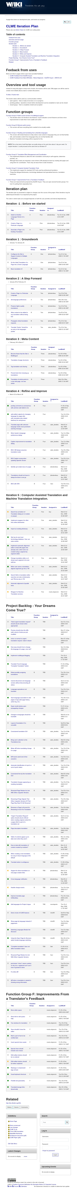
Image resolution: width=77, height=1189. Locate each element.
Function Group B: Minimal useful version (18, 125)
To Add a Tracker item (12, 94)
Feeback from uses (14, 37)
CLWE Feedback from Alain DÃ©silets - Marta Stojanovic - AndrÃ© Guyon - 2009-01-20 (36, 78)
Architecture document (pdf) (18, 1135)
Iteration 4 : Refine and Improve (22, 54)
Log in (55, 1155)
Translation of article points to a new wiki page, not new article (19, 381)
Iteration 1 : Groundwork (20, 47)
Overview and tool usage (16, 39)
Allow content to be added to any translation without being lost (19, 314)
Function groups (13, 41)
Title (12, 210)
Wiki (10, 1186)
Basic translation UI (16, 269)
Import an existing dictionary (19, 528)
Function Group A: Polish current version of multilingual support (25, 115)
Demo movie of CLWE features (20, 913)
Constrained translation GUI (19, 731)
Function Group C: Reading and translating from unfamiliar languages (27, 133)
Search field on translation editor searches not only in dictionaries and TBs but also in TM (20, 577)
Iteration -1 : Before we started (22, 46)
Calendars (23, 1186)
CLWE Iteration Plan (22, 26)
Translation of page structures (20, 360)
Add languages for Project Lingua (21, 904)
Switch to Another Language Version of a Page (17, 217)
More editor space (16, 1010)
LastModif (60, 210)
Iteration (42, 210)
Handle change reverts (17, 887)
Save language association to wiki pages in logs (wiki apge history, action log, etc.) (21, 699)
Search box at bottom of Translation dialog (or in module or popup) (20, 514)
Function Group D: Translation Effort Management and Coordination (26, 154)
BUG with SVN (15, 483)
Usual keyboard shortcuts (18, 1074)
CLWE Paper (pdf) (15, 1137)
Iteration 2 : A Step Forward (21, 50)
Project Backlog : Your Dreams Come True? (22, 58)
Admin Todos (19, 30)
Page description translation (19, 828)
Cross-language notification (19, 879)
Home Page (13, 1121)
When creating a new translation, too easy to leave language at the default (21, 855)
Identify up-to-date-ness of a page (21, 467)
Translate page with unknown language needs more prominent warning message (20, 426)
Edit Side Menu (12, 1143)
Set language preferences (18, 299)
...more (25, 1156)
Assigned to (52, 288)
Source (16, 1107)
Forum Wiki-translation (16, 1131)
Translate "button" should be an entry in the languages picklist (19, 329)
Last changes (14, 1127)
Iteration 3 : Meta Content (20, 52)
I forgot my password (48, 1150)
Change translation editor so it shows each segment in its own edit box (20, 560)
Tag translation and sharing (19, 366)
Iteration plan (13, 43)
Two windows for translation (19, 1023)
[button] (65, 22)
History (9, 1107)
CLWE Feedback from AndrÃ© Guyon (21, 75)
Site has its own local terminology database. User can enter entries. (20, 539)
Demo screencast (15, 1125)
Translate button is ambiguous (20, 862)
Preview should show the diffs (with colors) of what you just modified (19, 632)
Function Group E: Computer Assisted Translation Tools (22, 168)
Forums (16, 1186)
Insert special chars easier (18, 1042)
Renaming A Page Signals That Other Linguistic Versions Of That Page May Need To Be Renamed (21, 801)
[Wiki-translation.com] (27, 7)
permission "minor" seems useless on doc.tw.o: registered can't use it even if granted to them (21, 965)
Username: (45, 1136)
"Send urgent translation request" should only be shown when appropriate (21, 624)
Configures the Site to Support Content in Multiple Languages (19, 256)
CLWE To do (13, 1129)
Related (11, 62)
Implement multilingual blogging (20, 655)
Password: (45, 1144)
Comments (24, 1107)
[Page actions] (69, 22)
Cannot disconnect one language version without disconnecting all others (21, 683)
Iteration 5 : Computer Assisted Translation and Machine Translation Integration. (36, 56)
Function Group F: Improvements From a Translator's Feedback (28, 60)
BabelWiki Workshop (16, 1133)
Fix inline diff (14, 972)
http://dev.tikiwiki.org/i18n (13, 1103)
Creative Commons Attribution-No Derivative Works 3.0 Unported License (34, 1184)
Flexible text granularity (18, 1080)
